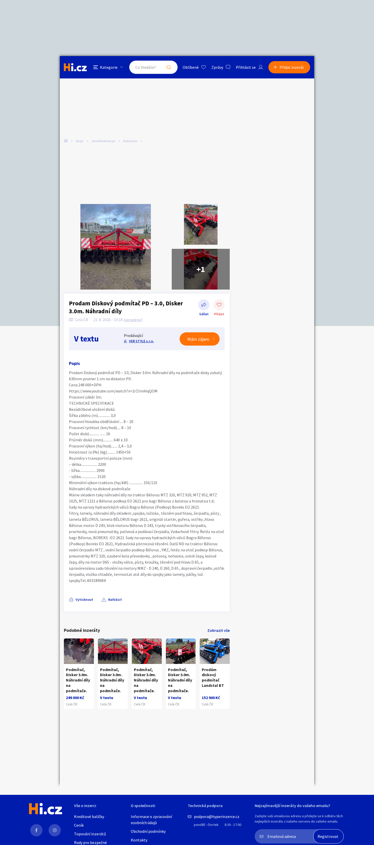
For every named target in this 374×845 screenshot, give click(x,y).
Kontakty (139, 839)
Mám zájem (198, 339)
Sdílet (203, 305)
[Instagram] (55, 830)
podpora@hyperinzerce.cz (216, 816)
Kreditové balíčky (89, 816)
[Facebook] (36, 830)
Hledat (169, 67)
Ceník (79, 825)
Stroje (79, 141)
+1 (200, 269)
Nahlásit (115, 599)
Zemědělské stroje (103, 141)
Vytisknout (84, 599)
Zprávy (217, 67)
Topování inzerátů (90, 833)
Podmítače (130, 141)
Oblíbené (191, 67)
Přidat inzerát (292, 67)
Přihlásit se (246, 67)
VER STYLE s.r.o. (141, 341)
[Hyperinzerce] (75, 67)
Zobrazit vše (218, 630)
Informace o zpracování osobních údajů (151, 819)
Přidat (219, 305)
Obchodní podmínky (148, 831)
